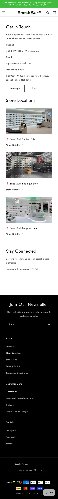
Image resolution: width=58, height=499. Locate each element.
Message (15, 88)
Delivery (10, 405)
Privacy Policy (13, 366)
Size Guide (11, 359)
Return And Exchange (17, 411)
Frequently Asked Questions (20, 398)
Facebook (24, 269)
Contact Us (11, 391)
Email (35, 88)
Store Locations (14, 352)
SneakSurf (11, 346)
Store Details (13, 145)
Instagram (11, 269)
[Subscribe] (48, 324)
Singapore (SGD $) (27, 470)
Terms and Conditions (17, 372)
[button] (3, 12)
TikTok (35, 269)
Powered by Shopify (35, 494)
